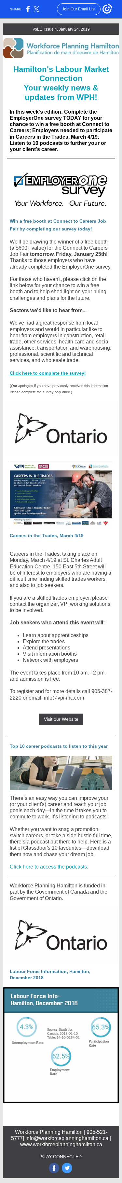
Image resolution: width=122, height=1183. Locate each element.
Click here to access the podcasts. (49, 867)
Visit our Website (61, 719)
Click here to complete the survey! (48, 373)
